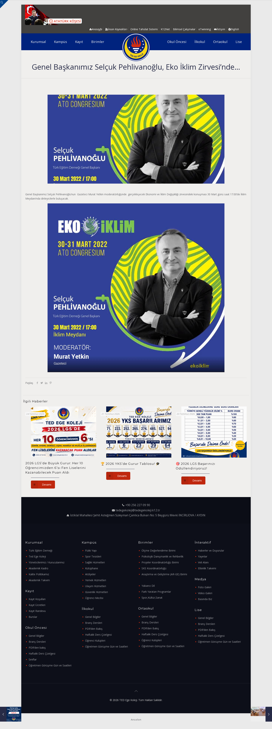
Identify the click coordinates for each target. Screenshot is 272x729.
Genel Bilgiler (36, 635)
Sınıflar (33, 659)
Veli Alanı (203, 562)
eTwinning (205, 29)
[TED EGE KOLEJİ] (136, 47)
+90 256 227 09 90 (137, 505)
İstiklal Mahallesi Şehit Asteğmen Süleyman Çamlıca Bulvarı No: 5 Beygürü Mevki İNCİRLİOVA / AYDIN (137, 515)
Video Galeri (205, 593)
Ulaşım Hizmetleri (95, 586)
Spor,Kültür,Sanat (152, 597)
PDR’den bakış (37, 647)
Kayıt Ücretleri (37, 605)
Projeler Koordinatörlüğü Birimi (160, 562)
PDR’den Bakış (94, 628)
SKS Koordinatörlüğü (154, 568)
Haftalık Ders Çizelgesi (42, 653)
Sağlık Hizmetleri (95, 562)
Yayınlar (202, 556)
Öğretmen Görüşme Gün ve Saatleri (50, 665)
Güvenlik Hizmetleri (96, 592)
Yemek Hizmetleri (95, 580)
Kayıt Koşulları (37, 599)
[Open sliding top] (4, 4)
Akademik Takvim (39, 580)
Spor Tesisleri (93, 556)
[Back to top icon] (136, 691)
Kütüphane (91, 568)
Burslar (33, 617)
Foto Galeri (204, 587)
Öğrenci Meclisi (94, 598)
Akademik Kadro (38, 568)
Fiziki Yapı (91, 550)
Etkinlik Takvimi (207, 568)
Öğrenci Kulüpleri (95, 640)
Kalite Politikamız (39, 574)
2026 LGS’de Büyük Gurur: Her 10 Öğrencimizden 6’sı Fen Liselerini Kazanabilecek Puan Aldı (55, 467)
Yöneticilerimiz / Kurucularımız (46, 562)
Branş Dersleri (37, 641)
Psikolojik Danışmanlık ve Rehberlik (162, 556)
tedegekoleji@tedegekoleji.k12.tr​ (138, 510)
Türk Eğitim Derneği (40, 550)
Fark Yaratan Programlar (156, 591)
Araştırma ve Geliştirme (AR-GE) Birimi (164, 574)
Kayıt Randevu (37, 611)
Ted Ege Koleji (37, 556)
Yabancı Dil (148, 585)
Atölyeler (90, 574)
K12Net (165, 29)
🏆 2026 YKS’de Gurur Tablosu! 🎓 (130, 464)
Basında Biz (205, 599)
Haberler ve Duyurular (211, 550)
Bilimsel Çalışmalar (184, 29)
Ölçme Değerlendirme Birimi (158, 550)
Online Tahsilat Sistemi (144, 29)
